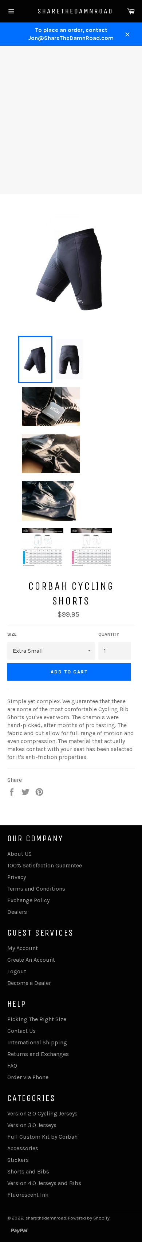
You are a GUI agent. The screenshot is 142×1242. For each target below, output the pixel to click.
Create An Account (31, 959)
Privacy (16, 877)
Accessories (22, 1148)
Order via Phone (27, 1077)
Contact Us (21, 1030)
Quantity (108, 634)
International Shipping (37, 1042)
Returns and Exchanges (38, 1054)
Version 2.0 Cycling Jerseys (42, 1113)
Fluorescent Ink (27, 1194)
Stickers (18, 1159)
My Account (22, 948)
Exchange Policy (28, 900)
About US (19, 853)
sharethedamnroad (71, 11)
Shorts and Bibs (28, 1171)
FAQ (12, 1065)
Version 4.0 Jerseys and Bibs (44, 1183)
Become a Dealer (29, 982)
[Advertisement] (71, 120)
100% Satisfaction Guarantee (44, 865)
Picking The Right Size (36, 1019)
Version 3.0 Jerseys (31, 1125)
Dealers (17, 911)
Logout (16, 971)
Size (12, 634)
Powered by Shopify (89, 1218)
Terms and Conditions (36, 888)
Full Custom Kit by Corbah (42, 1136)
